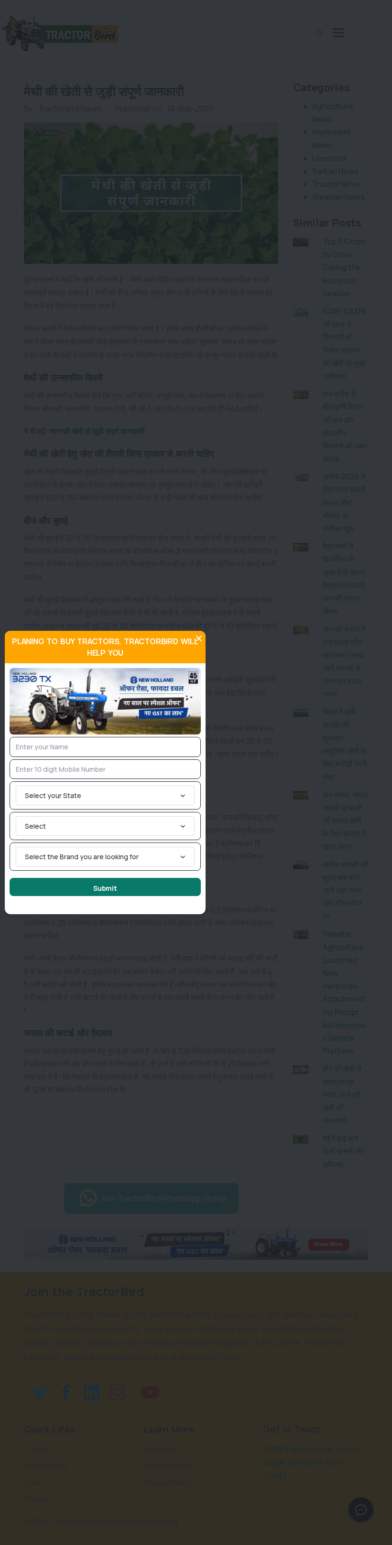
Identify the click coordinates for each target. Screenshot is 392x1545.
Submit (105, 888)
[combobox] (105, 795)
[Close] (198, 638)
